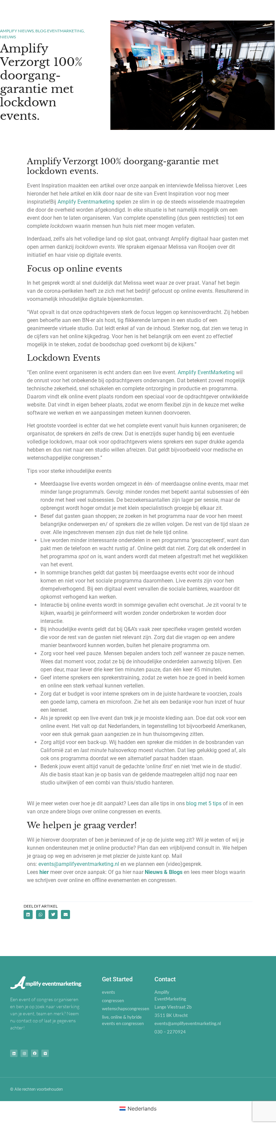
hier (44, 872)
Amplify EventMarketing (206, 372)
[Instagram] (24, 1053)
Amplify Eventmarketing (86, 202)
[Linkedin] (14, 1053)
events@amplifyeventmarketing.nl (78, 864)
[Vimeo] (45, 1053)
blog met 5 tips (203, 803)
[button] (28, 914)
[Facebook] (34, 1053)
